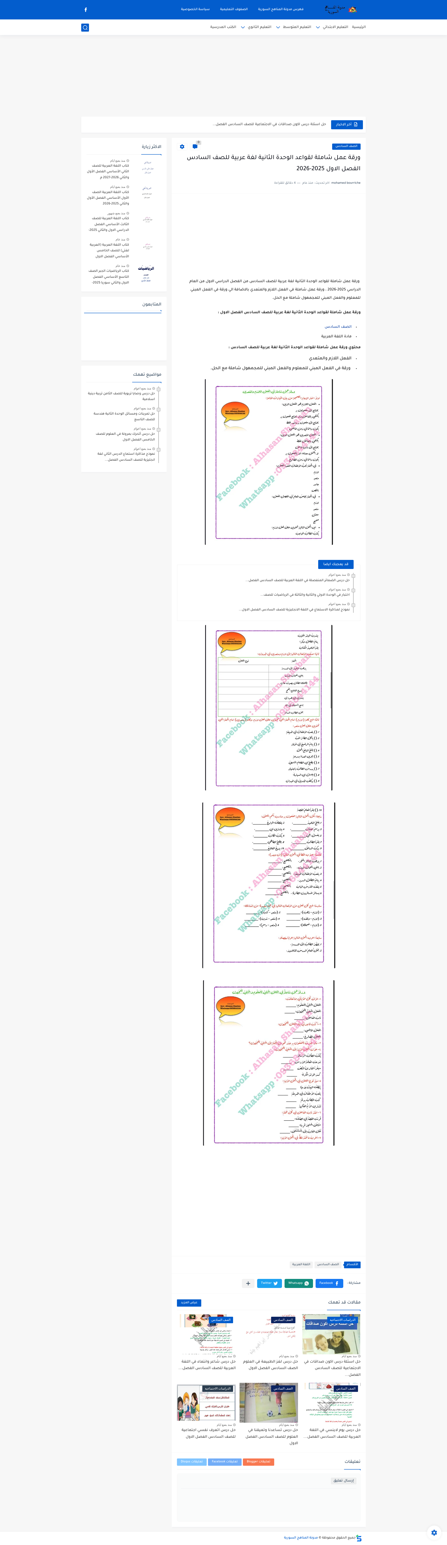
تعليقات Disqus (192, 1462)
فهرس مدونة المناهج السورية (281, 9)
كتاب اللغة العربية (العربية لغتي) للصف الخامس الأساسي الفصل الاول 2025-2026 (109, 251)
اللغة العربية (301, 1264)
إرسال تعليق (343, 1481)
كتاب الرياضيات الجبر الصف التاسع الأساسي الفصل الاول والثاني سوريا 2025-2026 (108, 277)
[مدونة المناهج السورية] (340, 9)
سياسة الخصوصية (195, 9)
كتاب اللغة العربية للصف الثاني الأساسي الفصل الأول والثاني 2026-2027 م (108, 172)
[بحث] (85, 28)
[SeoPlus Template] (359, 1538)
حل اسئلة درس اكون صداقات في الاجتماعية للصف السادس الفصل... (269, 124)
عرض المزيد (189, 1303)
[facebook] (86, 9)
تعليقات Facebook (225, 1462)
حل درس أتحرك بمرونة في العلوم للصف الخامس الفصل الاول (125, 437)
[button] (329, 1283)
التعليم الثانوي (259, 27)
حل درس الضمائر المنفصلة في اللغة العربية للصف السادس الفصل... (297, 580)
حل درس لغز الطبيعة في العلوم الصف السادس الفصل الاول (270, 1365)
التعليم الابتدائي (335, 27)
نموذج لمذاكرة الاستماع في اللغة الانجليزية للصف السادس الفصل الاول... (294, 610)
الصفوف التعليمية (234, 9)
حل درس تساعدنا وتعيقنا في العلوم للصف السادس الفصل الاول (271, 1437)
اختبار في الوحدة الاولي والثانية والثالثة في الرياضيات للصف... (305, 595)
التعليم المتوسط (297, 27)
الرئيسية (359, 27)
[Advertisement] (223, 76)
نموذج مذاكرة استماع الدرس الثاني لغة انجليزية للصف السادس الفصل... (126, 457)
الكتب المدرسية (223, 27)
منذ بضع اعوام (337, 574)
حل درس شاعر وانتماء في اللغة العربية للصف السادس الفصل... (207, 1365)
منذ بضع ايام (349, 1356)
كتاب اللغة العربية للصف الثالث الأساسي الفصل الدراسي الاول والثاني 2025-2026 (108, 225)
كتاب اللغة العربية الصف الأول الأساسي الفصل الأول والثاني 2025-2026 (108, 198)
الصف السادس (346, 146)
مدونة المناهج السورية (301, 1538)
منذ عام (120, 239)
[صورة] (147, 168)
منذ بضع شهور (116, 213)
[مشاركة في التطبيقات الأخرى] (248, 1283)
